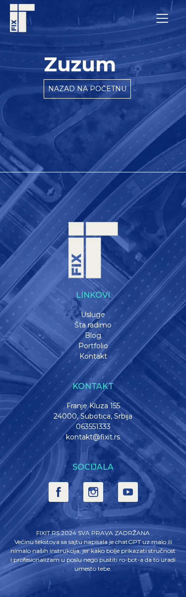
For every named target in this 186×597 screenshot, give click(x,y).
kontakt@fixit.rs (93, 437)
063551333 (93, 426)
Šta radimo (93, 325)
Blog (93, 335)
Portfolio (93, 345)
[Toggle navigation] (162, 18)
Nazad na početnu (87, 88)
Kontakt (93, 356)
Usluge (93, 314)
